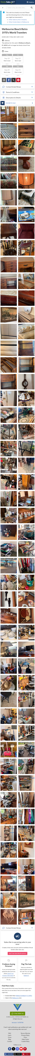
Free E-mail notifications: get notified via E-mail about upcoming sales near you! (17, 1028)
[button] (17, 87)
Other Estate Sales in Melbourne (19, 22)
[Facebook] (9, 1049)
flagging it (26, 975)
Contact (9, 1041)
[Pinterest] (25, 1049)
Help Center (25, 1039)
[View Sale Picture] (9, 114)
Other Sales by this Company (18, 19)
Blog (9, 1039)
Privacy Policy (25, 1035)
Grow (9, 1037)
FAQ (9, 1033)
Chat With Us (18, 1013)
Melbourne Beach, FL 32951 (24, 995)
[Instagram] (17, 1049)
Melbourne (15, 998)
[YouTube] (21, 1049)
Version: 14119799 (17, 1022)
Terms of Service (25, 1033)
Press (25, 1037)
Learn (9, 1035)
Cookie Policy (25, 1041)
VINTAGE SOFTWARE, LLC (21, 1017)
